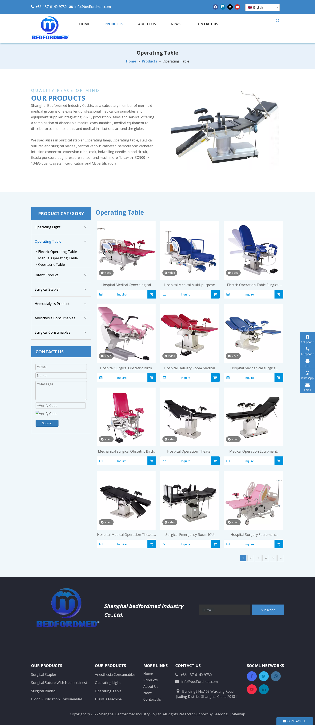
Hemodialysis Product (52, 303)
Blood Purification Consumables (56, 699)
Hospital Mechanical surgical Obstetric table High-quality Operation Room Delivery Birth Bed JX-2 (253, 368)
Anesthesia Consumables (55, 318)
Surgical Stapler (47, 289)
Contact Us (152, 699)
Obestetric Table (51, 264)
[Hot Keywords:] (277, 21)
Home (148, 673)
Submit (47, 423)
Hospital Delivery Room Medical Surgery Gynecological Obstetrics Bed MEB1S (189, 368)
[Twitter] (230, 7)
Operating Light (47, 227)
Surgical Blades (43, 691)
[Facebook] (215, 7)
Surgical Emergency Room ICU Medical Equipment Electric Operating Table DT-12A (189, 535)
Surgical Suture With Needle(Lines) (59, 682)
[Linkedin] (222, 7)
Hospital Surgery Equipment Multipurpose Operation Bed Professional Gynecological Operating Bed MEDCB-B (253, 535)
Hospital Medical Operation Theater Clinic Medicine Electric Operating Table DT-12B (126, 535)
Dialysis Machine (108, 699)
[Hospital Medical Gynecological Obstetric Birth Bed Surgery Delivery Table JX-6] (126, 250)
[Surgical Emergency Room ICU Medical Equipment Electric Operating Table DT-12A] (189, 500)
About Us (150, 686)
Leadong (220, 714)
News (147, 693)
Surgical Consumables (52, 332)
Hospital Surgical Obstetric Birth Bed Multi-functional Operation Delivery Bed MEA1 (126, 368)
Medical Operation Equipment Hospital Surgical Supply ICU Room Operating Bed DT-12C (253, 451)
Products (150, 680)
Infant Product (46, 275)
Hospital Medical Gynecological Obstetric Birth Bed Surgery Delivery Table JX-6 (126, 285)
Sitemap (238, 714)
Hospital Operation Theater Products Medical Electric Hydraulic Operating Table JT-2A (189, 451)
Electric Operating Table (57, 251)
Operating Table (48, 241)
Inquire (122, 294)
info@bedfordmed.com (92, 6)
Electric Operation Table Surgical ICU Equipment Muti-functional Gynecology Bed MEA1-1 (253, 285)
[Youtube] (237, 7)
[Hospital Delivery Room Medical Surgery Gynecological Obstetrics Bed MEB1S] (189, 333)
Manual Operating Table (58, 258)
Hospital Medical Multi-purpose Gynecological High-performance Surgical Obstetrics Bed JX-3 (189, 285)
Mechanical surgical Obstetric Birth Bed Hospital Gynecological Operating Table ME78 (126, 451)
